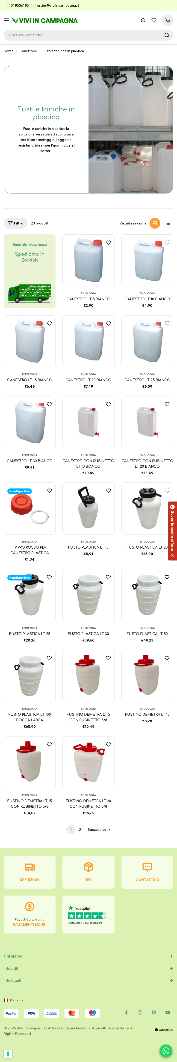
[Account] (143, 20)
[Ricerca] (167, 35)
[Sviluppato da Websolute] (164, 1033)
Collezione (28, 51)
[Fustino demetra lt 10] (147, 676)
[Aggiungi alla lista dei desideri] (109, 242)
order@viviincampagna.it (58, 5)
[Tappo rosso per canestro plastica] (29, 508)
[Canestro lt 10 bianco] (147, 260)
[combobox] (88, 35)
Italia (14, 1000)
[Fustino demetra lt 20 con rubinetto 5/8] (88, 762)
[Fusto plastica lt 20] (147, 508)
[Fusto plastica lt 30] (88, 595)
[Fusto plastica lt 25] (29, 595)
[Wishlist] (154, 20)
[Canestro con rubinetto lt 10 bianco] (88, 422)
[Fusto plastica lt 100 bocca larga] (29, 676)
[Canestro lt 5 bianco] (88, 260)
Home (9, 51)
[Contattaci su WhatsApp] (165, 1050)
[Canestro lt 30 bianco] (29, 422)
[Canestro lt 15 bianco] (29, 341)
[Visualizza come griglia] (154, 223)
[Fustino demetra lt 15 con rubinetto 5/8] (29, 762)
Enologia (88, 293)
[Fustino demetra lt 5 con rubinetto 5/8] (88, 676)
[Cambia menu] (6, 20)
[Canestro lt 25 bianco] (147, 341)
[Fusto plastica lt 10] (88, 508)
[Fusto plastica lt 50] (147, 595)
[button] (172, 531)
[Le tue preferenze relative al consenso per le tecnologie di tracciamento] (8, 1054)
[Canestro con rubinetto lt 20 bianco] (147, 422)
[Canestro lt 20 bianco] (88, 341)
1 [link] (71, 829)
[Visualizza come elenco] (167, 223)
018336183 (20, 5)
